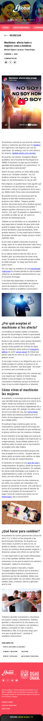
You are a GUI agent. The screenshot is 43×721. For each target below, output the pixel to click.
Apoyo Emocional (21, 28)
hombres (37, 145)
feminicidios (7, 497)
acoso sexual (21, 352)
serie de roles (33, 463)
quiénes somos (7, 702)
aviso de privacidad (9, 705)
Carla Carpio (33, 412)
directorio (6, 709)
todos (5, 28)
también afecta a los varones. (24, 153)
